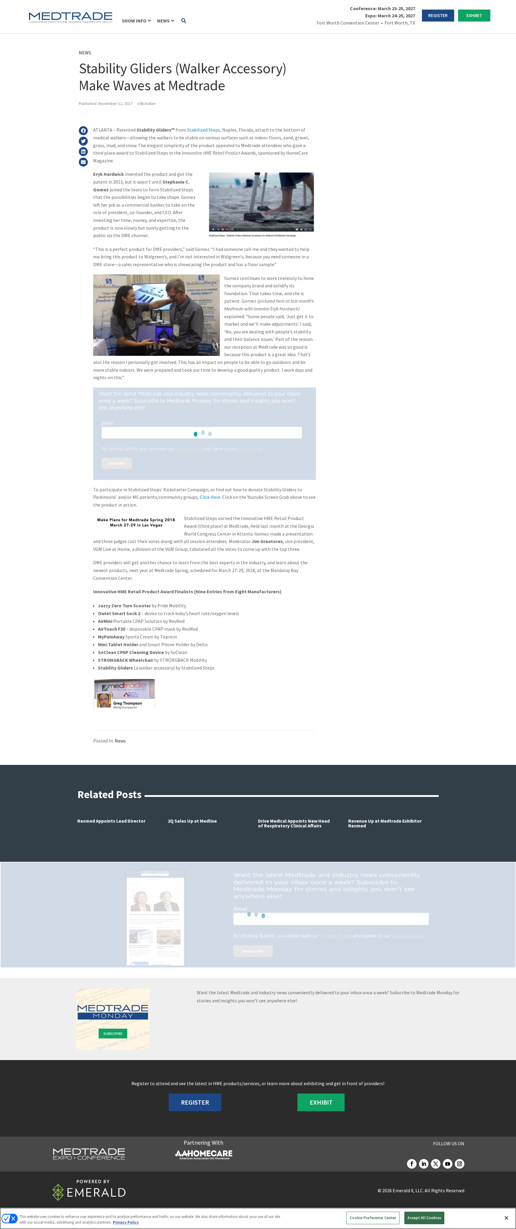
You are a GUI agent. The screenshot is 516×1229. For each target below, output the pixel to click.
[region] (258, 1218)
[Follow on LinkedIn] (424, 1164)
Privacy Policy (126, 1222)
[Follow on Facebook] (412, 1164)
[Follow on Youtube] (447, 1164)
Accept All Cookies (424, 1217)
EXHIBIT (474, 15)
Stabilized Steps (203, 130)
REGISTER (438, 15)
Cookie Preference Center (373, 1217)
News (85, 53)
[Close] (506, 1218)
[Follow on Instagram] (459, 1164)
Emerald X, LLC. (408, 1190)
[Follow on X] (435, 1164)
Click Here (210, 497)
